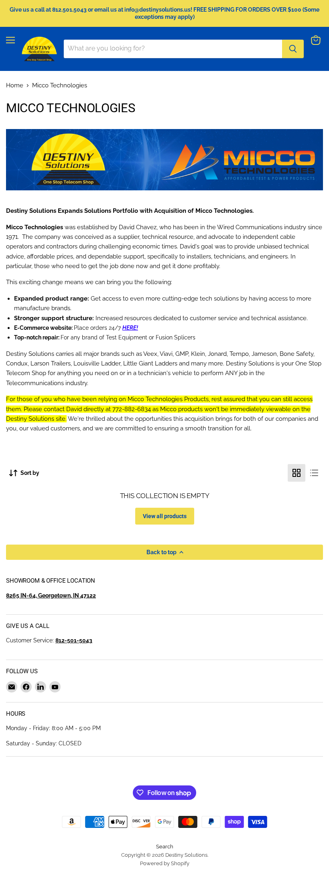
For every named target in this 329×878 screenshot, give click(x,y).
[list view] (314, 473)
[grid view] (296, 473)
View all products (165, 516)
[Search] (293, 49)
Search (164, 847)
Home (14, 85)
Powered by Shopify (164, 863)
